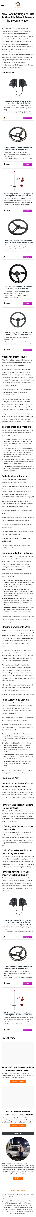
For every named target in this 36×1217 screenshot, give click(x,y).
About (13, 1190)
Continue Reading (18, 1081)
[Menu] (3, 5)
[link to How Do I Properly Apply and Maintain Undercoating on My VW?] (18, 1097)
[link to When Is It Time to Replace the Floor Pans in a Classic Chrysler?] (18, 1053)
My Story (18, 1178)
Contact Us (21, 1190)
